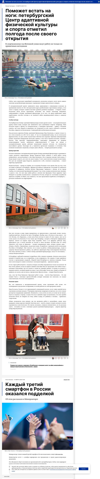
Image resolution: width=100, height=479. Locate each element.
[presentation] (50, 228)
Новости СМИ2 (6, 476)
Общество (67, 379)
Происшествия (13, 362)
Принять (83, 468)
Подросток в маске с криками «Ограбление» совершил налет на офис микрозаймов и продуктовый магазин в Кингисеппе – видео (36, 366)
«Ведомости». (59, 454)
